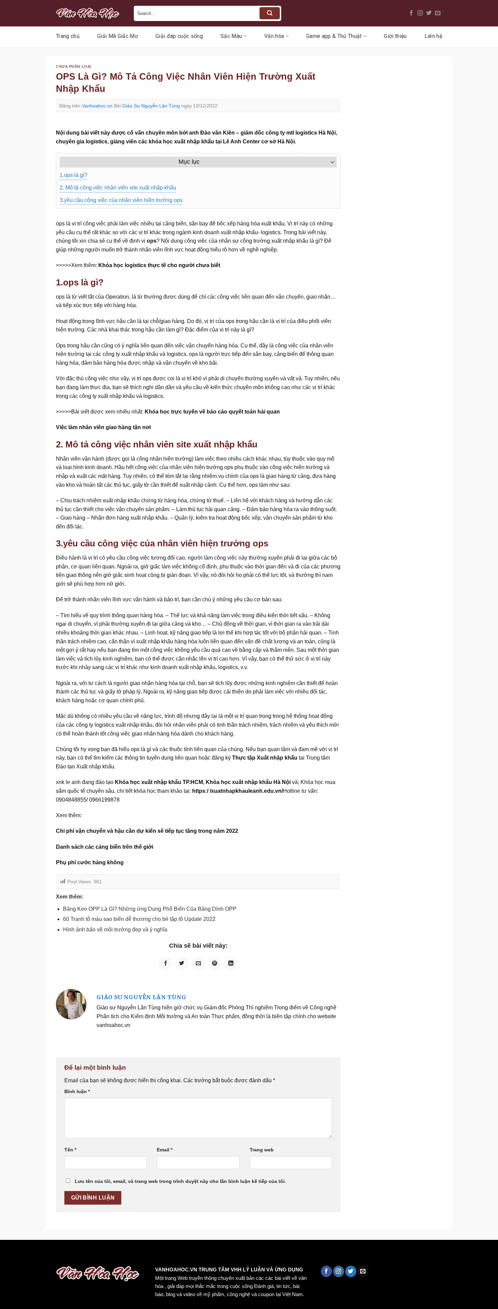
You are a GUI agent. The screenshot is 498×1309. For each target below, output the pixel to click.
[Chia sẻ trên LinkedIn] (230, 963)
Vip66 (8, 1254)
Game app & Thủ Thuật (333, 36)
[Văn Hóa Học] (90, 13)
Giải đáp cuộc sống (179, 36)
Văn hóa (274, 36)
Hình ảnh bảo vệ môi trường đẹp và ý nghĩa (115, 929)
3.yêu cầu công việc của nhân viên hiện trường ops (121, 200)
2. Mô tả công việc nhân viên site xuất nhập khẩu (118, 187)
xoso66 (30, 1254)
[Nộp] (270, 13)
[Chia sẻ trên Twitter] (182, 963)
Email (164, 1149)
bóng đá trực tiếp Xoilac (249, 1254)
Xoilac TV (297, 1254)
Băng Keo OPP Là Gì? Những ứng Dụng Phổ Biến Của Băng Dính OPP (149, 909)
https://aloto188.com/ (187, 1254)
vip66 (53, 1254)
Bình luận (77, 1091)
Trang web (262, 1149)
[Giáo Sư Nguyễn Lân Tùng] (71, 1004)
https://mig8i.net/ (135, 1254)
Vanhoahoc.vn (97, 105)
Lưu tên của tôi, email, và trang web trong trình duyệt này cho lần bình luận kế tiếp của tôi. (180, 1181)
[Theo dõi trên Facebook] (411, 13)
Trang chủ (68, 36)
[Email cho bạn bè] (198, 963)
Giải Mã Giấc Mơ (117, 36)
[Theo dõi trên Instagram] (420, 13)
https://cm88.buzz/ (86, 1254)
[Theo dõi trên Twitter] (429, 13)
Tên (70, 1149)
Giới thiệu (395, 36)
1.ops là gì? (73, 175)
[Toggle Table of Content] (329, 162)
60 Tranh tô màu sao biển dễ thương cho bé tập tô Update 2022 (139, 919)
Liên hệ (433, 36)
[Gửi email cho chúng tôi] (437, 13)
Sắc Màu (231, 36)
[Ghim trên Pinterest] (214, 963)
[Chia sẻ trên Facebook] (165, 963)
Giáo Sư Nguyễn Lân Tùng (151, 105)
